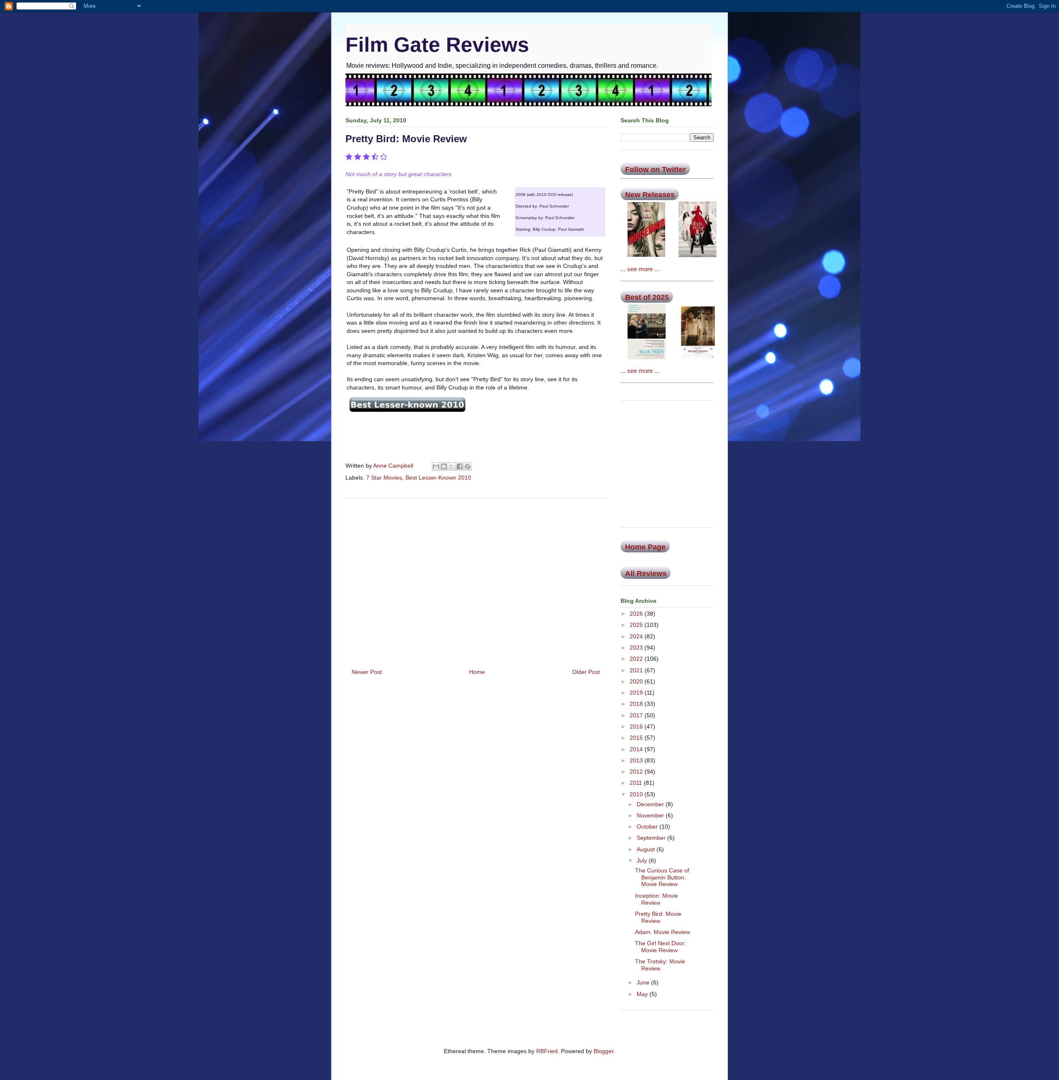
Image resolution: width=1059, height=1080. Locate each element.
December (651, 804)
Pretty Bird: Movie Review (658, 917)
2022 (637, 658)
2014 (637, 749)
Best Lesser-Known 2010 (438, 477)
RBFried (547, 1051)
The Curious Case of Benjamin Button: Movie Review (662, 877)
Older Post (586, 672)
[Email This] (436, 466)
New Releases (650, 195)
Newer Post (367, 672)
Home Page (645, 547)
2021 (637, 670)
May (643, 994)
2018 (637, 703)
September (652, 837)
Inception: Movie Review (656, 899)
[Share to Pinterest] (467, 466)
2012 (637, 771)
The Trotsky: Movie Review (660, 965)
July (643, 860)
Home (477, 672)
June (644, 982)
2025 (637, 624)
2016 (637, 726)
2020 (637, 681)
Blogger (603, 1051)
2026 (637, 613)
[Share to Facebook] (459, 466)
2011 (637, 782)
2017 (637, 715)
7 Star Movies (384, 477)
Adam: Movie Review (662, 932)
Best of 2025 (647, 297)
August (646, 849)
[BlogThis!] (444, 466)
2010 (637, 794)
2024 (637, 636)
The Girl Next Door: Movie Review (660, 946)
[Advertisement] (475, 580)
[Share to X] (452, 466)
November (651, 815)
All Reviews (645, 573)
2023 (637, 647)
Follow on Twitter (655, 169)
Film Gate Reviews (437, 44)
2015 (637, 737)
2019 (637, 692)
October (648, 826)
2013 (637, 760)
